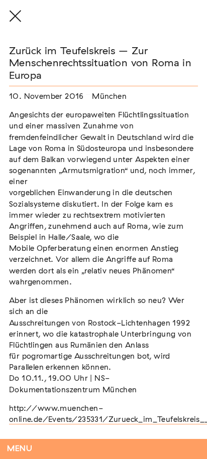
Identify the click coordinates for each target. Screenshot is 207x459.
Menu (20, 448)
